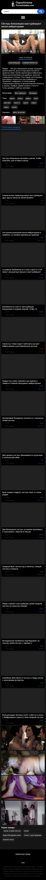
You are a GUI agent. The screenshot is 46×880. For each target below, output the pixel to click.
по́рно (33, 103)
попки (26, 831)
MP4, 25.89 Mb (19, 112)
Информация (14, 63)
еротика (7, 103)
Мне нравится (13, 58)
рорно (28, 98)
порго (20, 98)
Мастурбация (20, 93)
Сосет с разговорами (32, 835)
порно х (17, 103)
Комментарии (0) (29, 63)
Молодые (33, 93)
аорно (25, 103)
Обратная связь (23, 854)
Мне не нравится (16, 58)
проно (12, 98)
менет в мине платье (12, 831)
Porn (23, 862)
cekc (36, 98)
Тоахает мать (8, 839)
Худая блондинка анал (12, 835)
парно (14, 107)
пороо (6, 107)
